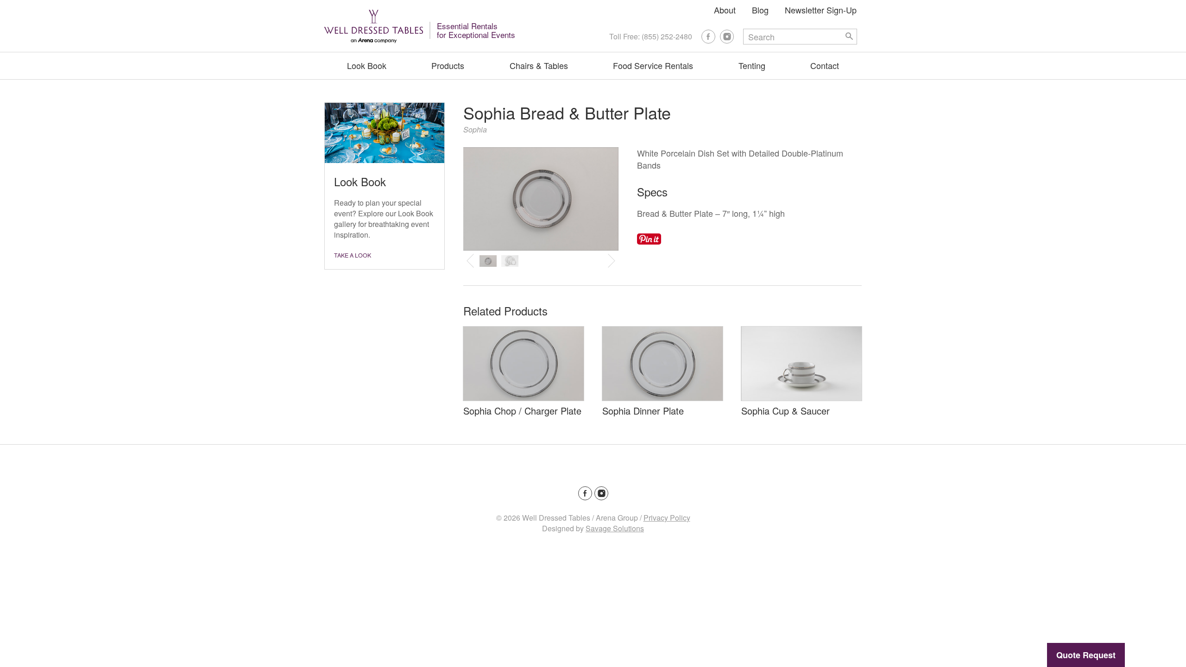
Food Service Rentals (653, 65)
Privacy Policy (666, 517)
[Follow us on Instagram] (727, 37)
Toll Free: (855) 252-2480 (650, 36)
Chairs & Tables (539, 65)
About (725, 10)
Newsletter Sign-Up (821, 10)
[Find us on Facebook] (708, 37)
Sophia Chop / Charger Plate (522, 410)
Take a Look (352, 255)
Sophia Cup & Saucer (785, 410)
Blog (760, 10)
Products (447, 65)
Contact (824, 65)
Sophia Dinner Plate (643, 410)
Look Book (366, 65)
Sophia (475, 129)
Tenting (751, 65)
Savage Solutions (615, 528)
